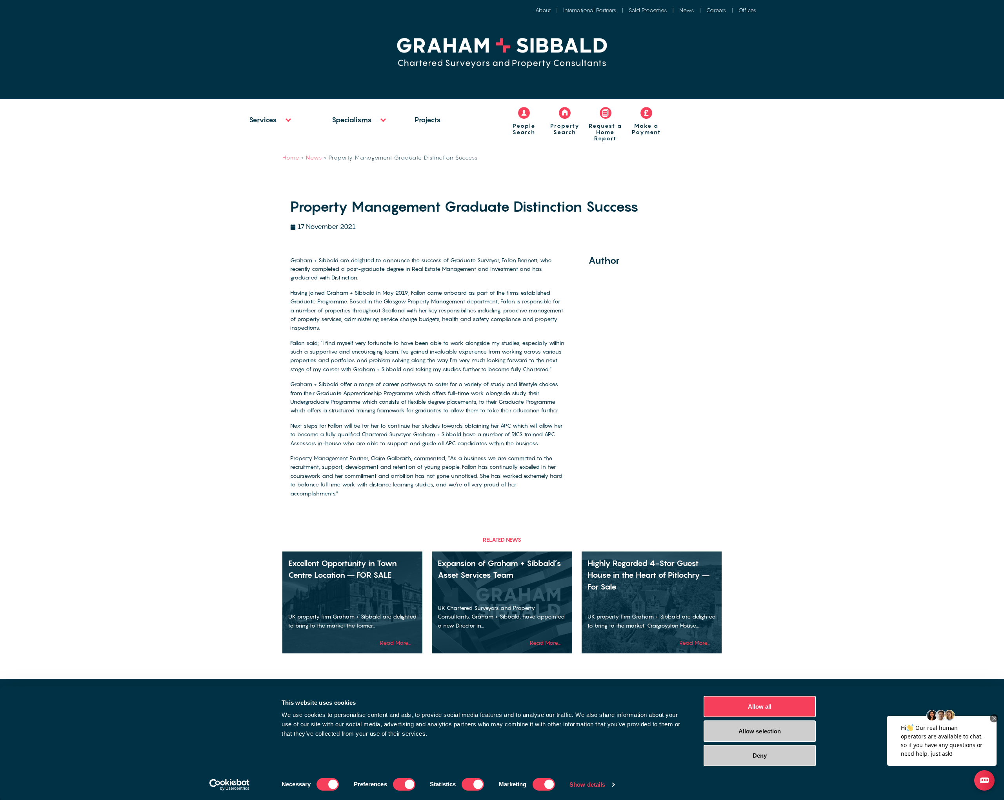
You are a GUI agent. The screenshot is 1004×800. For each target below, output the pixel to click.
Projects (428, 120)
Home (290, 157)
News (686, 10)
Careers (716, 10)
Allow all (760, 706)
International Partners (589, 10)
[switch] (404, 784)
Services (263, 120)
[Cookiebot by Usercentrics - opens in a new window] (229, 785)
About (543, 10)
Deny (760, 755)
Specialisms (352, 120)
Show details (587, 784)
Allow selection (759, 731)
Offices (747, 10)
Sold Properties (648, 10)
